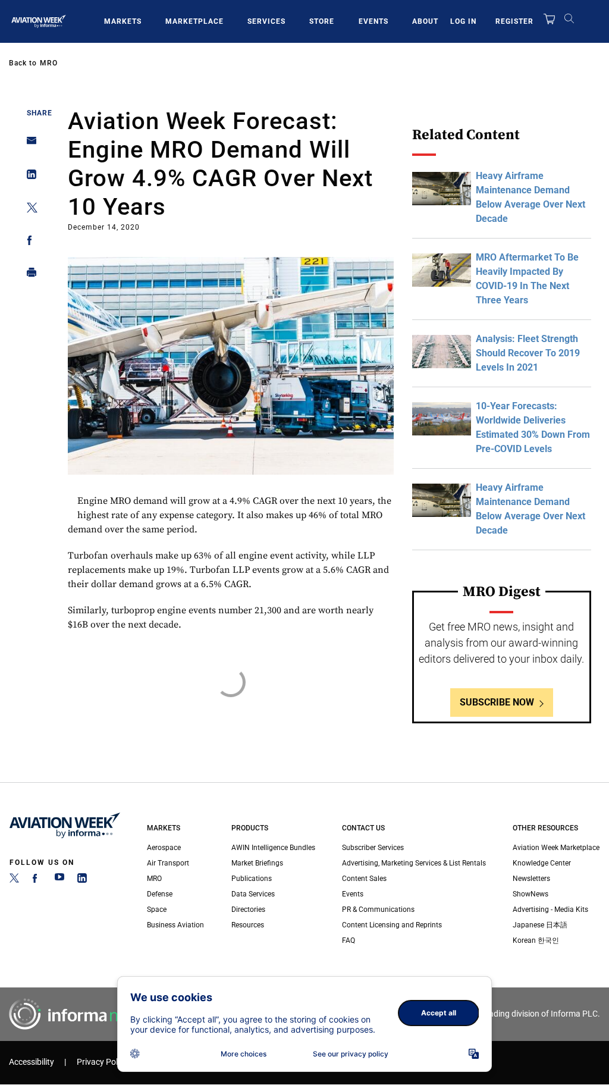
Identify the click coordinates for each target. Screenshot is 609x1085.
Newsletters (531, 878)
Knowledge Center (542, 863)
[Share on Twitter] (28, 209)
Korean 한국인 (536, 940)
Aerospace (164, 847)
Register (514, 21)
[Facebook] (37, 880)
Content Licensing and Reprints (392, 925)
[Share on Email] (28, 144)
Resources (247, 925)
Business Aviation (175, 925)
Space (157, 909)
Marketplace (194, 21)
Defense (159, 894)
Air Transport (168, 863)
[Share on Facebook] (28, 242)
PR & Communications (378, 909)
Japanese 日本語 (540, 925)
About (425, 21)
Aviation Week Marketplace (556, 847)
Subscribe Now (497, 702)
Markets (123, 21)
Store (321, 21)
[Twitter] (14, 880)
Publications (251, 878)
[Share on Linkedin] (28, 177)
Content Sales (364, 878)
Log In (463, 21)
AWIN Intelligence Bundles (273, 847)
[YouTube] (59, 880)
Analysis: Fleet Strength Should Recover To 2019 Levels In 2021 (528, 353)
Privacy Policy (102, 1062)
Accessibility (31, 1062)
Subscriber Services (373, 847)
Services (266, 21)
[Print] (28, 275)
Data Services (253, 894)
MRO (49, 63)
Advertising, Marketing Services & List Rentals (414, 863)
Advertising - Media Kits (550, 909)
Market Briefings (257, 863)
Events (373, 21)
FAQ (348, 940)
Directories (248, 909)
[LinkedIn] (82, 880)
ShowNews (530, 894)
